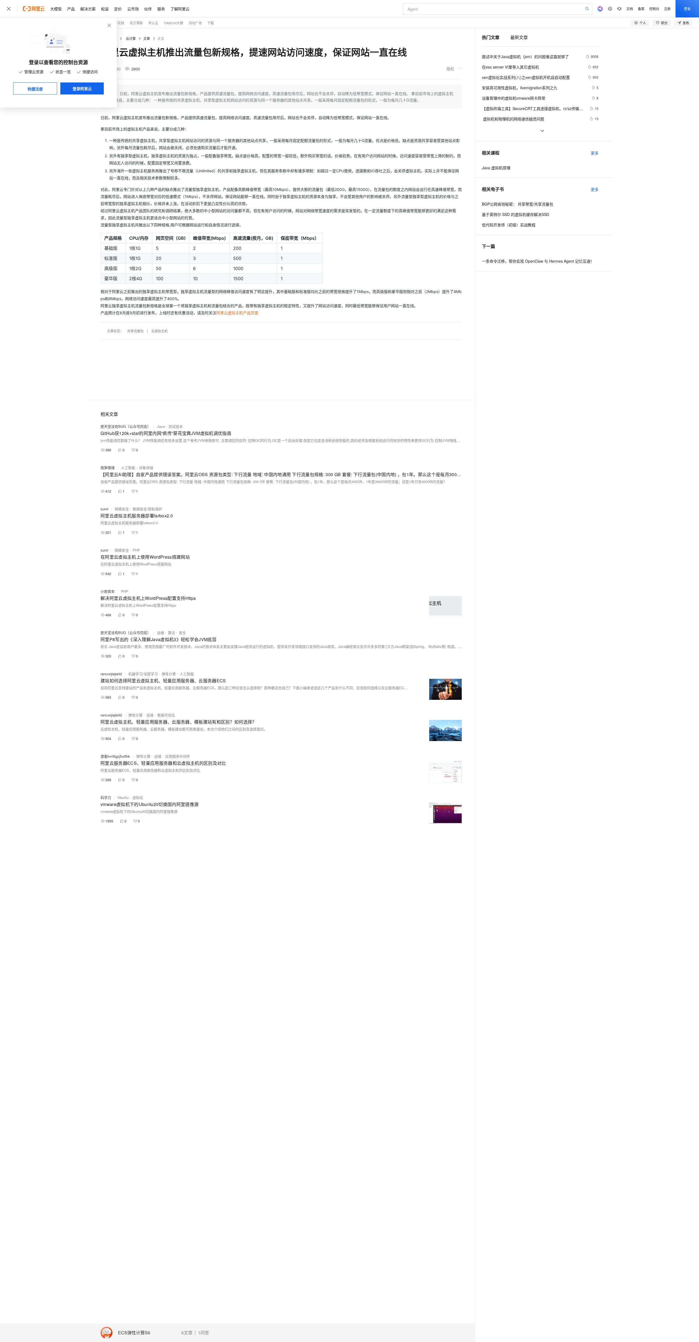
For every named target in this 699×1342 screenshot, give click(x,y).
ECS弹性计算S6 (134, 1333)
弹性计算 (169, 673)
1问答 (203, 1333)
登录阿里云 (82, 88)
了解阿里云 (179, 8)
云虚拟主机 (159, 330)
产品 (71, 8)
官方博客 (136, 22)
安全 (182, 632)
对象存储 (146, 467)
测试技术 (175, 426)
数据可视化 (166, 715)
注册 (667, 8)
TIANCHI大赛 (173, 22)
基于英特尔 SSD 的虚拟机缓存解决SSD (515, 214)
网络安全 (122, 508)
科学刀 (105, 797)
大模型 (56, 8)
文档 (629, 8)
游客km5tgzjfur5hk (115, 756)
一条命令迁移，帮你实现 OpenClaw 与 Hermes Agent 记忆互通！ (538, 261)
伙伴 (148, 8)
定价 (118, 8)
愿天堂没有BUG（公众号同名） (125, 426)
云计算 (131, 38)
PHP (136, 550)
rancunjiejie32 (111, 673)
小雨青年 (107, 591)
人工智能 (128, 467)
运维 (160, 632)
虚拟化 (137, 797)
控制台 (654, 8)
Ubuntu (123, 797)
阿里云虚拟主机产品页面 (237, 312)
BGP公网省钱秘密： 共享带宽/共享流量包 (517, 204)
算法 (171, 632)
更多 (595, 153)
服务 (161, 8)
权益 (105, 8)
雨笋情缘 (107, 467)
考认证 (153, 22)
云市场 (133, 8)
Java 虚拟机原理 (496, 167)
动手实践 (117, 22)
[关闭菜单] (8, 8)
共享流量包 (135, 330)
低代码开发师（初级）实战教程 (508, 224)
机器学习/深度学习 (143, 673)
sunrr (104, 508)
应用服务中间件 (177, 756)
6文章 (186, 1333)
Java (161, 426)
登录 (687, 8)
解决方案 (88, 8)
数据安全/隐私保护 (147, 508)
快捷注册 (35, 88)
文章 (146, 38)
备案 (641, 8)
